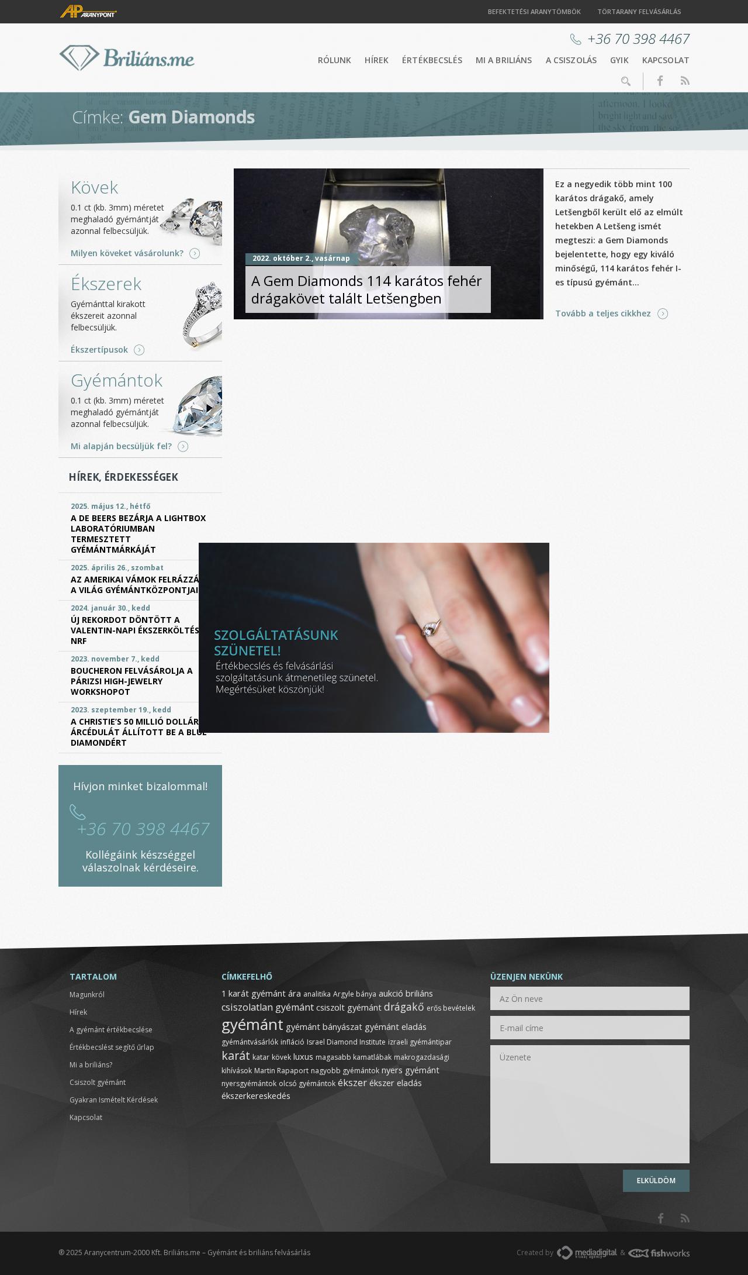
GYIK (619, 60)
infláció (292, 1042)
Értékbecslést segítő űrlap (112, 1047)
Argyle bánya (354, 994)
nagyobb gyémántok (345, 1071)
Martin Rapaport (281, 1071)
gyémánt (252, 1024)
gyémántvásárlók (249, 1042)
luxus (303, 1056)
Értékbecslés (432, 60)
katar (260, 1057)
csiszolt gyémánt (349, 1007)
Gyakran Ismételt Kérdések (114, 1100)
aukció (391, 993)
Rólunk (335, 60)
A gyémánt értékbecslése (111, 1030)
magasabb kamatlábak (354, 1057)
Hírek (377, 60)
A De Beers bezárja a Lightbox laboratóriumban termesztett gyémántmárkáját (138, 533)
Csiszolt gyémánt (98, 1082)
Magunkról (87, 995)
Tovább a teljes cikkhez (603, 313)
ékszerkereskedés (255, 1095)
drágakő (404, 1007)
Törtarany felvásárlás (639, 11)
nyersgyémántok (248, 1083)
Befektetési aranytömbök (534, 11)
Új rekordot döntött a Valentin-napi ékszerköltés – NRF (138, 630)
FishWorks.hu (659, 1253)
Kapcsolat (666, 60)
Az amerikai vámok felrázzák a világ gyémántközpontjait (138, 584)
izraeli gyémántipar (420, 1042)
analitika (317, 994)
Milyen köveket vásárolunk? (127, 253)
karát (235, 1055)
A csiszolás (571, 60)
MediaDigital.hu (587, 1253)
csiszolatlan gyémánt (267, 1007)
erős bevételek (451, 1008)
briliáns (419, 993)
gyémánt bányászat (324, 1026)
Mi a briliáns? (91, 1065)
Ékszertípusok (99, 349)
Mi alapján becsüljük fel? (121, 446)
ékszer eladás (395, 1082)
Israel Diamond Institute (346, 1042)
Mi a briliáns (504, 60)
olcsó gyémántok (307, 1083)
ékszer (352, 1082)
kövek (281, 1057)
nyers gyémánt (410, 1070)
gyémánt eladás (396, 1026)
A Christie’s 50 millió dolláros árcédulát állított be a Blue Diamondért (140, 732)
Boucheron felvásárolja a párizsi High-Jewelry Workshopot (132, 681)
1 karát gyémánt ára (261, 993)
